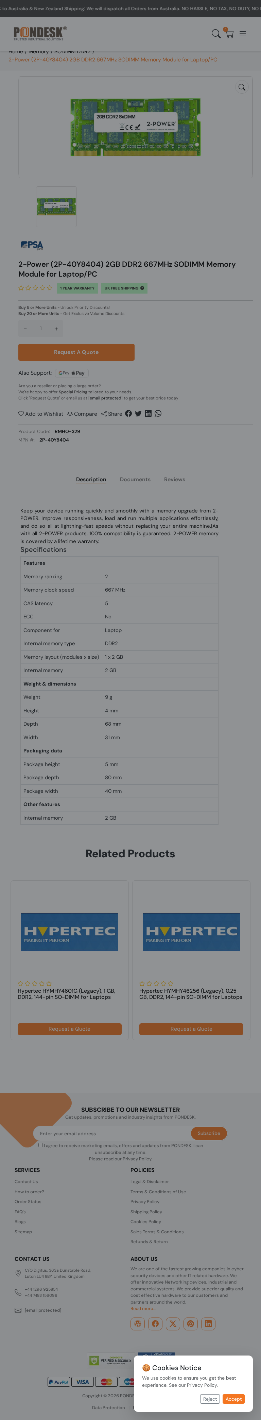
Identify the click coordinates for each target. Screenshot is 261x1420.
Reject (210, 1399)
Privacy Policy (202, 1385)
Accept (234, 1399)
